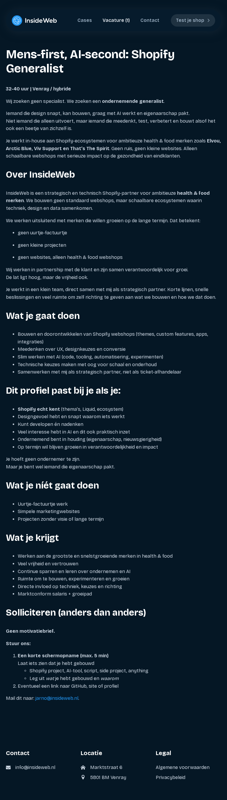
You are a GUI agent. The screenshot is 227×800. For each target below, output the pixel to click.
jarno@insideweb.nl (56, 698)
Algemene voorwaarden (183, 767)
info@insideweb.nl (35, 767)
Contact (149, 20)
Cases (84, 20)
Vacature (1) (116, 20)
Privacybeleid (170, 777)
